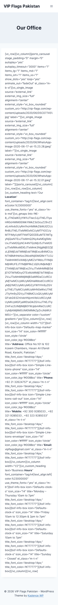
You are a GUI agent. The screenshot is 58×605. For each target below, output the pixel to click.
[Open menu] (51, 6)
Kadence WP (36, 595)
